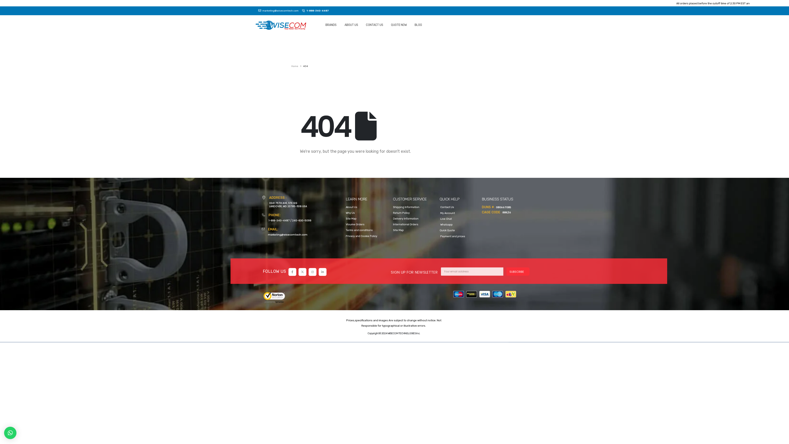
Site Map (351, 218)
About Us (351, 25)
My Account (447, 213)
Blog (418, 25)
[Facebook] (292, 272)
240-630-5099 (301, 220)
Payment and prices (452, 236)
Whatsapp (446, 224)
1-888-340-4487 (279, 220)
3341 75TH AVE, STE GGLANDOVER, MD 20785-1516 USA (288, 204)
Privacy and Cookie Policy (361, 236)
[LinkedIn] (322, 272)
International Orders (405, 224)
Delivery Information (406, 218)
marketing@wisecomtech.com (287, 234)
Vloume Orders (355, 224)
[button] (10, 433)
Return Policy (401, 212)
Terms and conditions (359, 230)
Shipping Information (406, 207)
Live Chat (446, 218)
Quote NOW (399, 25)
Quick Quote (447, 230)
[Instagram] (312, 272)
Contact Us (374, 25)
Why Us (350, 212)
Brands (331, 25)
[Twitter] (302, 272)
